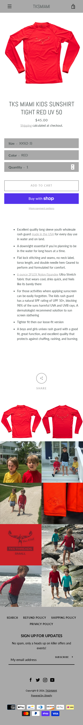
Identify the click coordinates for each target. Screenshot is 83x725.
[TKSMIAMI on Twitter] (38, 680)
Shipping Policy (63, 617)
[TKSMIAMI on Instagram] (45, 680)
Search (12, 617)
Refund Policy (34, 617)
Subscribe (62, 657)
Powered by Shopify (41, 695)
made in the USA (43, 234)
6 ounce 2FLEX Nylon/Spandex (37, 274)
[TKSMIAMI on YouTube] (52, 680)
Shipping (26, 125)
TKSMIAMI (41, 6)
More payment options (41, 208)
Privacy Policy (41, 624)
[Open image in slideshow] (41, 51)
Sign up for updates (41, 635)
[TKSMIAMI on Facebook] (31, 680)
